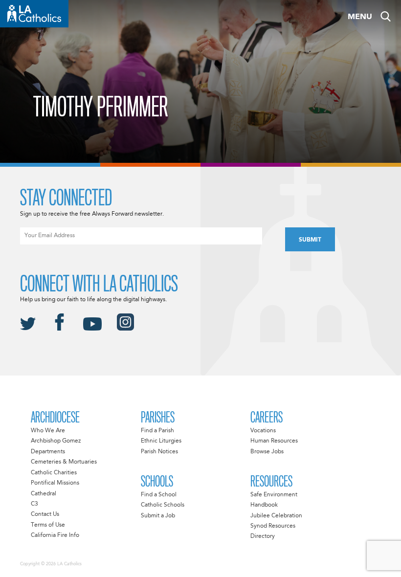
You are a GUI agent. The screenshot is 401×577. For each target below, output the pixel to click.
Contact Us (45, 514)
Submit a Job (158, 516)
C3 (34, 504)
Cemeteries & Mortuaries (64, 462)
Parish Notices (159, 452)
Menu (360, 17)
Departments (48, 452)
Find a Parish (157, 431)
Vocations (263, 431)
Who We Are (48, 431)
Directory (262, 536)
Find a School (159, 495)
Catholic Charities (54, 473)
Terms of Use (48, 525)
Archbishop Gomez (56, 441)
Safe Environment (273, 495)
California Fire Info (55, 535)
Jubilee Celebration (276, 516)
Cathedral (43, 494)
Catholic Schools (162, 505)
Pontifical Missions (55, 483)
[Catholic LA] (34, 13)
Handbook (264, 505)
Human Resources (274, 441)
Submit (310, 240)
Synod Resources (272, 526)
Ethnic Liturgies (161, 441)
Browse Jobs (267, 452)
